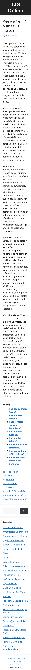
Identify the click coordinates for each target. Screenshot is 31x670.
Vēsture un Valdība (12, 641)
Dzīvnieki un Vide (11, 562)
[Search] (24, 511)
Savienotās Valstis (12, 605)
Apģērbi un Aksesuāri (13, 540)
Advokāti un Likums (13, 527)
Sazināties (16, 658)
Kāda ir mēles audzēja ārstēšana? (16, 425)
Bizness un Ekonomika (14, 544)
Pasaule (7, 596)
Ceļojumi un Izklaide (13, 549)
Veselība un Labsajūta (14, 637)
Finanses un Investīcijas (15, 570)
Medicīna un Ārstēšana (14, 592)
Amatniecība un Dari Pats (15, 531)
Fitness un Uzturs (12, 575)
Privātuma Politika (15, 661)
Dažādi (6, 557)
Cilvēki (6, 553)
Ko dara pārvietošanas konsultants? (10, 483)
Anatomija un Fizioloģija (15, 536)
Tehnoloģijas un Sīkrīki (14, 621)
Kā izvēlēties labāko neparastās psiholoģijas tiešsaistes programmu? (15, 495)
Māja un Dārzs (10, 583)
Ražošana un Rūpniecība (15, 600)
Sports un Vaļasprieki (13, 617)
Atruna (23, 658)
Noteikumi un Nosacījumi (15, 664)
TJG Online (15, 7)
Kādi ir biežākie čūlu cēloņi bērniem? (17, 460)
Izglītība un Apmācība (14, 579)
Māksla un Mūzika (12, 588)
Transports (8, 625)
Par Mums (9, 658)
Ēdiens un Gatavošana (14, 566)
